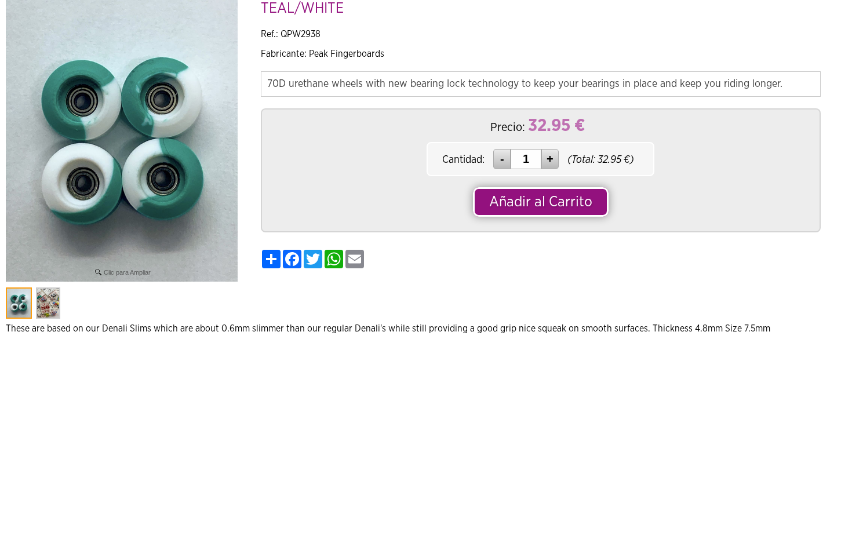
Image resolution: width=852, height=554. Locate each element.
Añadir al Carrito (633, 20)
